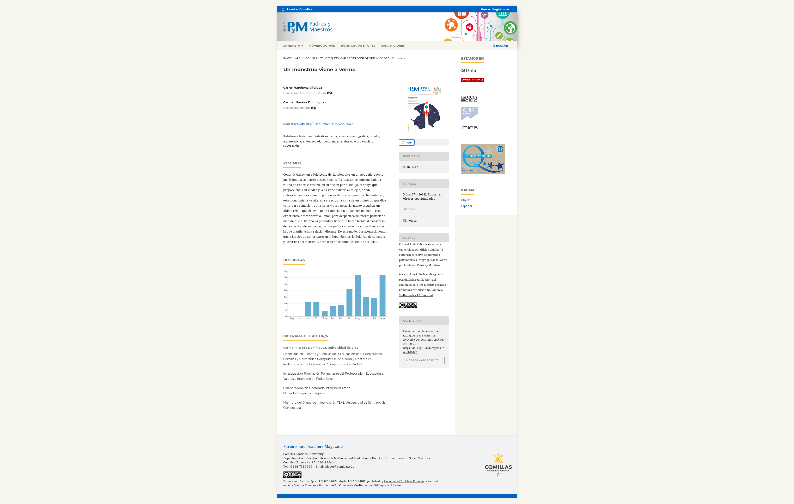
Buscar (501, 45)
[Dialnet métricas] (472, 81)
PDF (408, 142)
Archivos (302, 58)
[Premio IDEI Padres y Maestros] (483, 173)
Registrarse (500, 9)
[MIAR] (470, 129)
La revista (292, 45)
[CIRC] (469, 120)
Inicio (287, 58)
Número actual (322, 45)
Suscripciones (393, 45)
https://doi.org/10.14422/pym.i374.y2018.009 (322, 124)
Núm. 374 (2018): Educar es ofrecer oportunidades (350, 58)
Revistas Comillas (299, 9)
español (466, 206)
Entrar (485, 9)
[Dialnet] (470, 72)
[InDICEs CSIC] (469, 101)
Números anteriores (358, 45)
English (466, 200)
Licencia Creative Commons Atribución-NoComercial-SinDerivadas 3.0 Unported (422, 290)
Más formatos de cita (423, 360)
